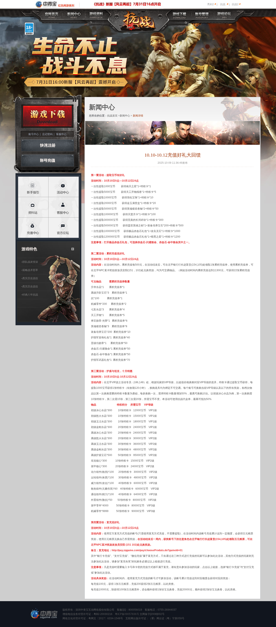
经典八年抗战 (30, 294)
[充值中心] (33, 228)
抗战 (222, 4)
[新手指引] (33, 187)
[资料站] (33, 207)
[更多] (72, 249)
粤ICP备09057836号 (127, 614)
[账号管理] (202, 14)
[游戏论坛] (224, 14)
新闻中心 (125, 115)
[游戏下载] (180, 14)
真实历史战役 (30, 278)
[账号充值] (47, 161)
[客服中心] (64, 207)
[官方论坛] (64, 228)
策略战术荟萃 (30, 270)
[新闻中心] (74, 14)
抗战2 (235, 4)
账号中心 (33, 134)
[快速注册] (47, 145)
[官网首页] (52, 14)
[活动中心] (64, 187)
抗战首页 (112, 115)
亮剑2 (210, 4)
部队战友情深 (30, 261)
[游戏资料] (96, 14)
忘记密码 (47, 134)
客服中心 (61, 134)
